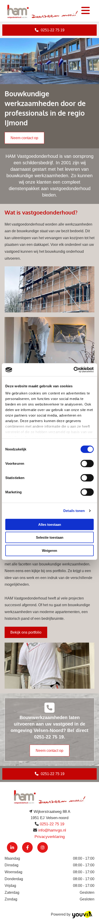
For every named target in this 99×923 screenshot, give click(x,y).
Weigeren (49, 550)
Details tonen (74, 511)
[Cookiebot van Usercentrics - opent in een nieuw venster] (73, 370)
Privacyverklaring (50, 837)
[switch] (87, 463)
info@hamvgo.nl (52, 830)
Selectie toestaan (49, 537)
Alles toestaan (49, 524)
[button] (49, 30)
